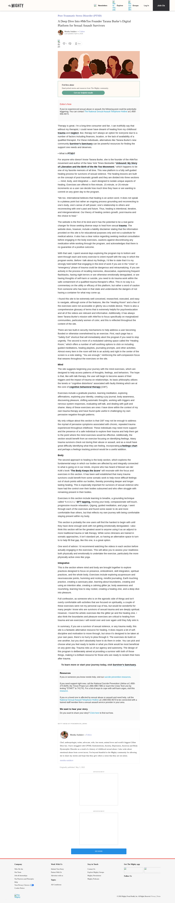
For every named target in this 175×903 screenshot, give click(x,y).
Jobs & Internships (20, 876)
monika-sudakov (66, 760)
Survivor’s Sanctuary (81, 143)
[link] (15, 5)
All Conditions (56, 885)
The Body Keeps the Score (85, 470)
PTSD (71, 153)
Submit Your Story (57, 869)
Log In (146, 5)
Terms (159, 896)
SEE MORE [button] (98, 851)
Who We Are (18, 869)
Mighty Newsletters (94, 876)
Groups (135, 5)
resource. (64, 691)
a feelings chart (128, 446)
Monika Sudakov (70, 32)
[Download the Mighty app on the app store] (133, 870)
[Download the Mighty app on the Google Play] (153, 870)
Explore (120, 5)
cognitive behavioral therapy (85, 387)
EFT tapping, (84, 502)
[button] (82, 31)
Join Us (161, 5)
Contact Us (91, 869)
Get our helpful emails (83, 93)
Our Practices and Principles (24, 879)
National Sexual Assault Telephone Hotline (79, 700)
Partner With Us (56, 872)
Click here (94, 713)
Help (16, 882)
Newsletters (102, 5)
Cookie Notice (19, 888)
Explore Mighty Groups (96, 872)
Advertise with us (57, 876)
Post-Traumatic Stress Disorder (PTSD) (80, 15)
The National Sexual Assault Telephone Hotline (105, 111)
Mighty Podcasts (93, 879)
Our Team (17, 872)
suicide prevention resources (117, 677)
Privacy (153, 896)
